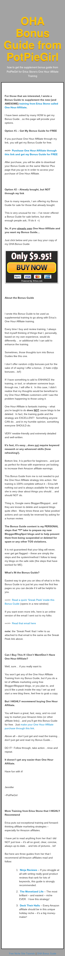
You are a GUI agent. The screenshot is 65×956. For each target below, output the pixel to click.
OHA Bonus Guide (46, 953)
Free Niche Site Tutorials (22, 953)
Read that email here (24, 623)
